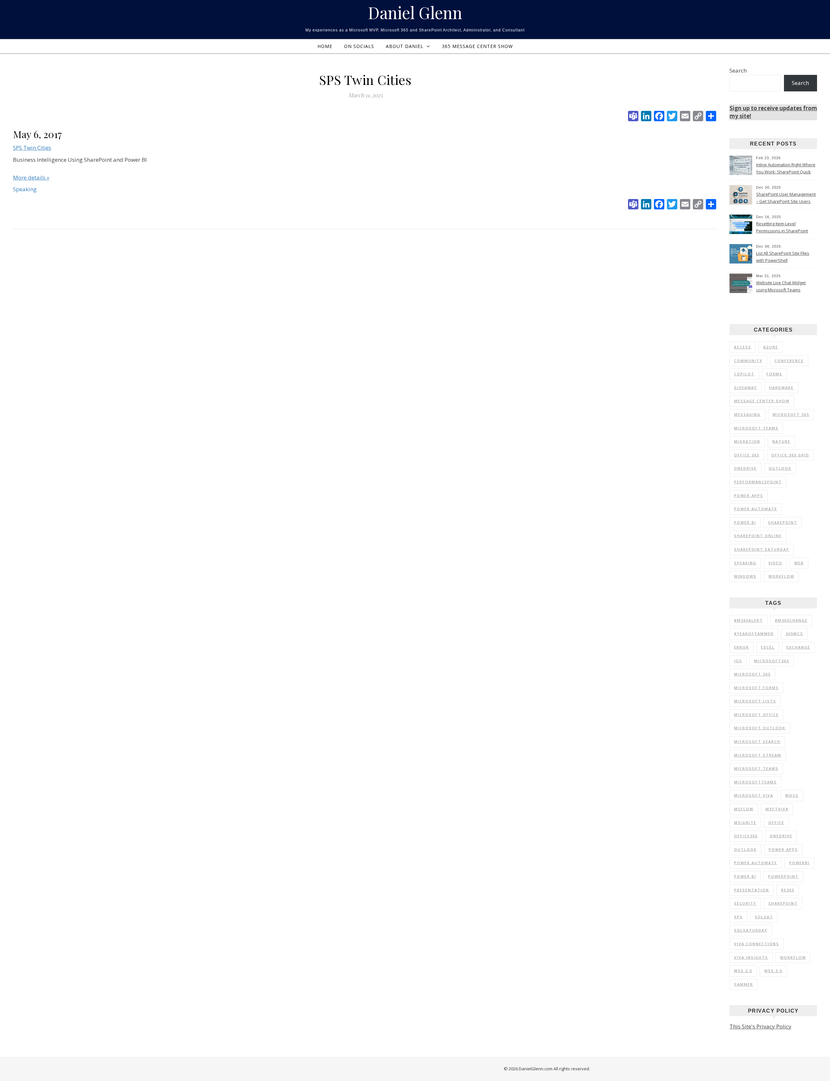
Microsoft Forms (756, 687)
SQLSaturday (750, 930)
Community (748, 360)
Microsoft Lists (755, 701)
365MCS (794, 633)
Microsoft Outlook (760, 727)
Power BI (745, 522)
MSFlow (743, 808)
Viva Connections (756, 943)
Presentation (751, 889)
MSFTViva (776, 808)
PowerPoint (783, 876)
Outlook (780, 468)
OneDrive (745, 468)
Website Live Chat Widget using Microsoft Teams (781, 286)
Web (799, 562)
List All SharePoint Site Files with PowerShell (782, 256)
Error (741, 647)
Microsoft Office (756, 714)
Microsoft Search (757, 741)
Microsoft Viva (753, 795)
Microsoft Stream (757, 755)
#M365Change (791, 620)
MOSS (792, 795)
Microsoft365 (771, 660)
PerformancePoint (758, 481)
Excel (768, 647)
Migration (747, 441)
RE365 (787, 889)
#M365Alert (748, 620)
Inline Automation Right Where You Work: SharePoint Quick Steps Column (785, 169)
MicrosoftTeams (755, 782)
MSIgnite (745, 822)
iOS (738, 660)
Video (775, 562)
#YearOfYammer (754, 633)
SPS (738, 916)
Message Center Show (761, 400)
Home (324, 46)
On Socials (359, 46)
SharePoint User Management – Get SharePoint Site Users (786, 197)
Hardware (781, 387)
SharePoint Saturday (761, 549)
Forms (774, 373)
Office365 (746, 835)
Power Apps (748, 495)
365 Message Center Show (477, 46)
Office (776, 822)
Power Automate (755, 508)
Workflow (781, 576)
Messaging (747, 414)
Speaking (745, 562)
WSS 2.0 (743, 970)
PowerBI (799, 862)
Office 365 (746, 454)
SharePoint (782, 522)
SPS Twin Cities (32, 147)
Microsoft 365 (791, 414)
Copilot (744, 373)
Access (742, 347)
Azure (770, 347)
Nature (781, 441)
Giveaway (745, 387)
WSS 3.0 (773, 970)
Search (738, 70)
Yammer (743, 984)
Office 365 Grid (790, 454)
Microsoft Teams (756, 428)
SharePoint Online (758, 535)
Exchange (798, 647)
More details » (31, 177)
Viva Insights (751, 957)
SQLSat (764, 916)
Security (745, 903)
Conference (789, 360)
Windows (745, 576)
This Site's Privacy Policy (760, 1026)
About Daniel (404, 46)
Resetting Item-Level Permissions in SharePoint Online (782, 228)
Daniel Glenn (415, 13)
